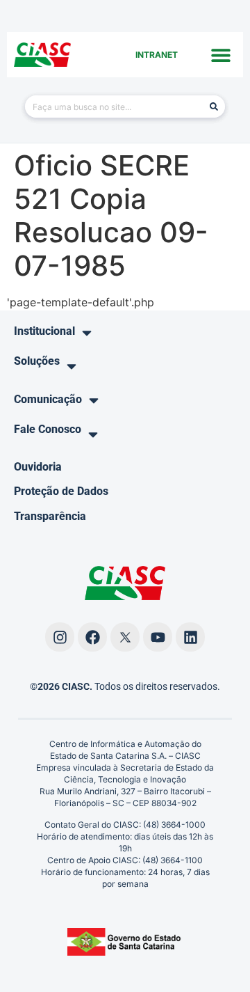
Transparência (50, 516)
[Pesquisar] (214, 106)
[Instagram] (59, 637)
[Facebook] (92, 637)
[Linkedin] (190, 637)
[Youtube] (157, 637)
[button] (220, 54)
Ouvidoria (38, 466)
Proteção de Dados (61, 491)
